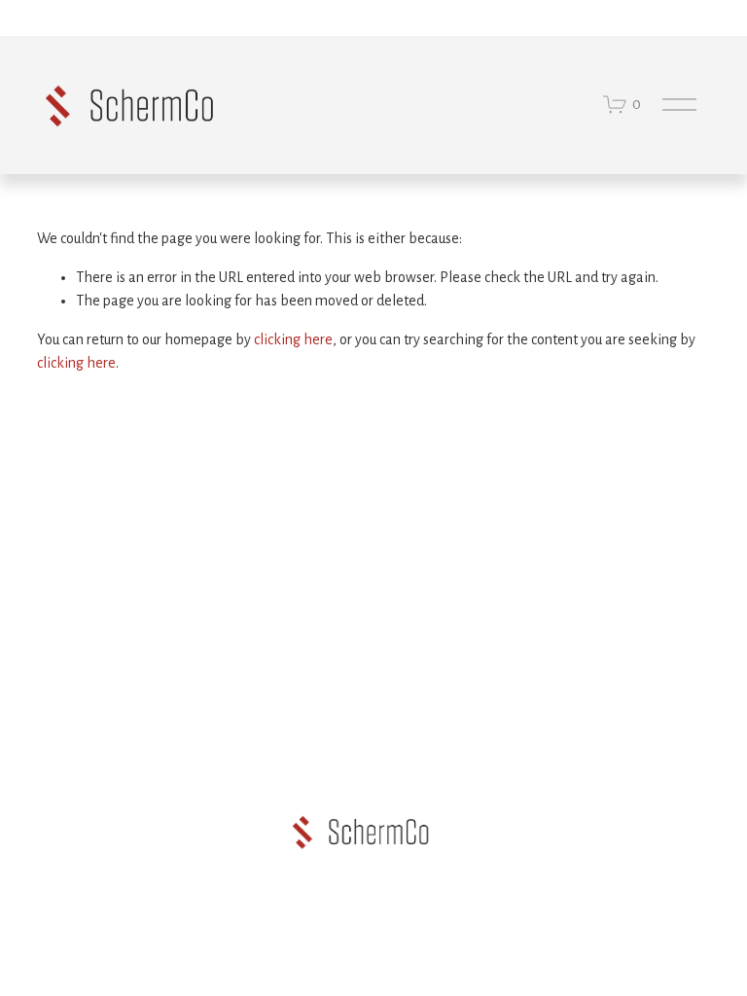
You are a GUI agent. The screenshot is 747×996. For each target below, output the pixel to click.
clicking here (293, 339)
